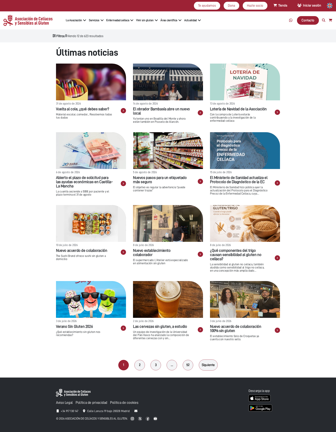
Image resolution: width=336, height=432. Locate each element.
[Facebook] (148, 418)
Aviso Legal (64, 403)
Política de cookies (124, 403)
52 (188, 365)
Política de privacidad (91, 403)
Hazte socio (255, 5)
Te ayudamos (207, 5)
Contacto (308, 20)
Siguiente (208, 365)
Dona (231, 5)
